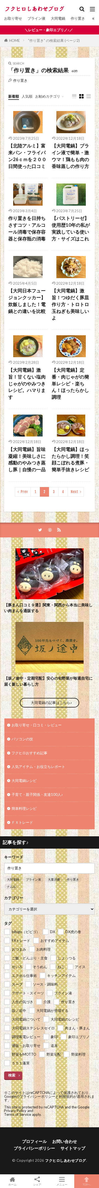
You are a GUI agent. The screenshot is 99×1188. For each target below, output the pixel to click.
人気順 (27, 96)
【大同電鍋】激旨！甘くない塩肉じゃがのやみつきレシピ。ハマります (27, 383)
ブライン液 (36, 18)
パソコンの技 (22, 739)
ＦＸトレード (22, 822)
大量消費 (54, 879)
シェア (37, 1184)
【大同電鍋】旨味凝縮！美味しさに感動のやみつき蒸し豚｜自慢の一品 (27, 459)
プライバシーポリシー (34, 1148)
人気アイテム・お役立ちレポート (38, 766)
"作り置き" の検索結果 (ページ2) (54, 40)
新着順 (13, 96)
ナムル (11, 886)
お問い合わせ (64, 1141)
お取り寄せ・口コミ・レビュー (37, 725)
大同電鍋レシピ (24, 780)
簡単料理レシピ (24, 808)
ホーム (12, 1184)
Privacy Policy (15, 1110)
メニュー (61, 1184)
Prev (24, 492)
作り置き (78, 18)
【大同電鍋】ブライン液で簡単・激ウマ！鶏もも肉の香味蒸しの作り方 (70, 156)
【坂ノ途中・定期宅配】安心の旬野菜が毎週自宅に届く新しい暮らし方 (48, 681)
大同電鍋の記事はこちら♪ (51, 702)
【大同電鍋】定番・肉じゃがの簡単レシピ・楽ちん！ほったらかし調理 (70, 383)
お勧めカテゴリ (47, 96)
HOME (14, 40)
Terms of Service (17, 1114)
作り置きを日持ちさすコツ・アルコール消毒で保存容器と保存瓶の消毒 (27, 228)
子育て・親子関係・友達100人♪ (37, 794)
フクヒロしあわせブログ (65, 1160)
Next (74, 492)
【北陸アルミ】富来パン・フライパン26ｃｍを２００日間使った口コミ (27, 156)
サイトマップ (73, 1148)
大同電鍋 (58, 18)
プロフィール (34, 1141)
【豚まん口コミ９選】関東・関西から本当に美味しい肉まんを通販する (48, 607)
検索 (11, 1075)
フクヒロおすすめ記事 (29, 753)
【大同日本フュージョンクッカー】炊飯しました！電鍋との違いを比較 (27, 301)
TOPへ (86, 1184)
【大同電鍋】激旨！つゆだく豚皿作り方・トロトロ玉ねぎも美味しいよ (70, 304)
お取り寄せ (13, 18)
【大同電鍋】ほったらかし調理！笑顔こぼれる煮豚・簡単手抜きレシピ (70, 459)
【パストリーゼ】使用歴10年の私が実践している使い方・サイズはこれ (71, 228)
